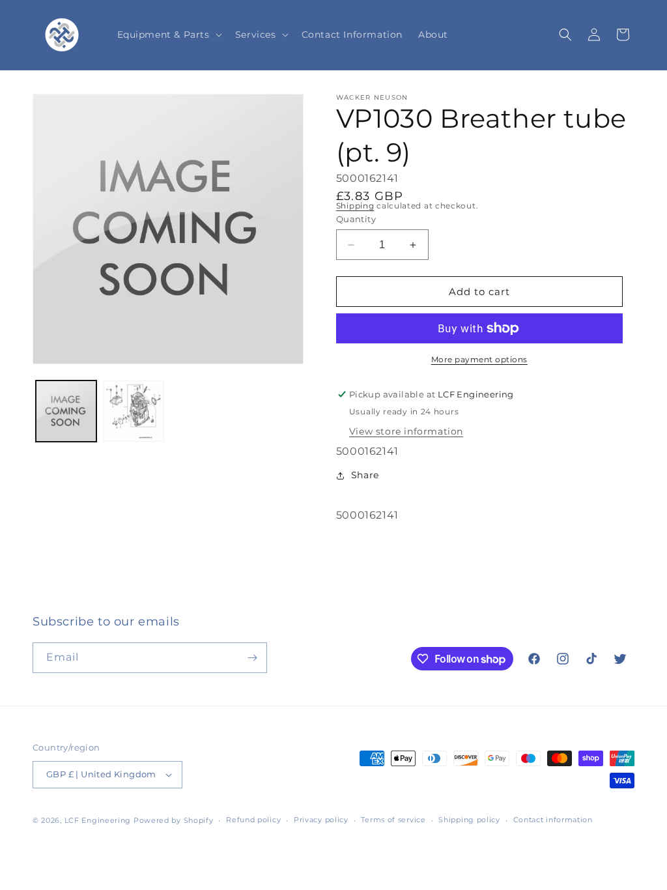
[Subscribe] (252, 657)
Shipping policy (469, 819)
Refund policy (253, 819)
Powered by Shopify (174, 820)
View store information (406, 431)
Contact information (553, 819)
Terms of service (393, 819)
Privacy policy (321, 819)
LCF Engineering (98, 820)
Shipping (355, 205)
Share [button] (365, 475)
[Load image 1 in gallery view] (66, 410)
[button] (168, 34)
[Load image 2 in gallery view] (133, 410)
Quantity (356, 219)
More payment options (479, 359)
